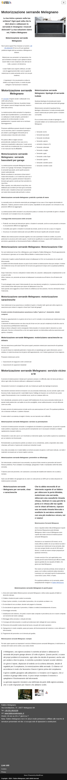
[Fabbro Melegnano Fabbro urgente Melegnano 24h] (6, 2)
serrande (6, 99)
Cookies (3, 769)
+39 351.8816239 (11, 710)
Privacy (3, 772)
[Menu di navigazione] (64, 2)
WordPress (39, 775)
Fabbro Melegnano (58, 582)
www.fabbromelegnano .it (14, 713)
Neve (25, 775)
